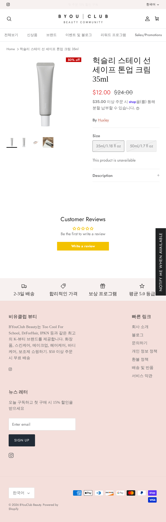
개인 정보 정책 (144, 351)
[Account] (146, 18)
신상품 (32, 34)
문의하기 (139, 343)
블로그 (138, 335)
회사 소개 (140, 327)
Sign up (21, 440)
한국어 (150, 4)
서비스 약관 (142, 376)
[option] (44, 94)
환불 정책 (140, 359)
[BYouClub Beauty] (83, 18)
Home (10, 49)
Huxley (103, 120)
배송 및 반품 (142, 367)
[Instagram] (8, 4)
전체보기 (11, 34)
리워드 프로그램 (113, 34)
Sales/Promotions (148, 34)
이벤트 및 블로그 (78, 34)
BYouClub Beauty (30, 505)
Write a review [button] (83, 246)
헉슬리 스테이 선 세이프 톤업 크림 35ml (49, 49)
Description (103, 175)
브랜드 (51, 34)
